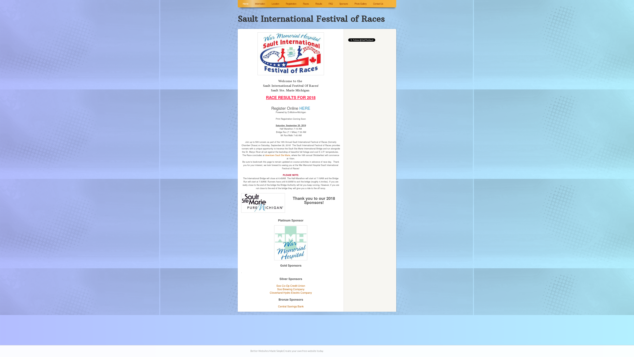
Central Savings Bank (291, 306)
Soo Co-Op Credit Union (290, 286)
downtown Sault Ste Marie (277, 155)
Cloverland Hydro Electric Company (291, 293)
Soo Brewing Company (290, 289)
